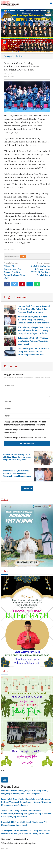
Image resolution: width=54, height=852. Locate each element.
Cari (3, 770)
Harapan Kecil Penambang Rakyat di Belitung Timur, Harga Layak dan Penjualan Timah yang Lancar (34, 309)
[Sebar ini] (7, 284)
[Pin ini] (22, 284)
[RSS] (23, 256)
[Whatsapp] (37, 284)
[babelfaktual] (10, 3)
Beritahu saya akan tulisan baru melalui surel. (26, 437)
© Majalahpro (6, 848)
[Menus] (51, 3)
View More (27, 488)
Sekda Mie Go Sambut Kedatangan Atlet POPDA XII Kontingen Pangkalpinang (40, 269)
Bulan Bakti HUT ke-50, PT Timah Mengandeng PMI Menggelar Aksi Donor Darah (33, 341)
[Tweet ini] (14, 284)
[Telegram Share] (29, 284)
